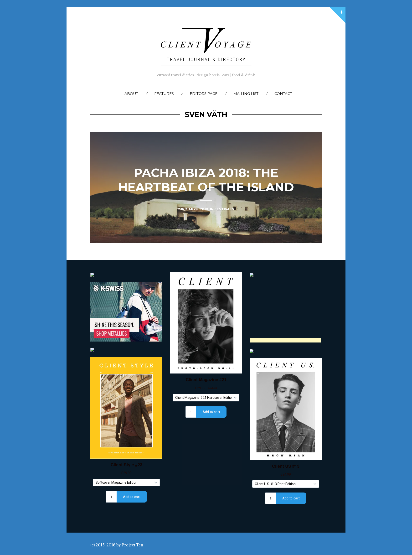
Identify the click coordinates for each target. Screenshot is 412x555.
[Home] (206, 45)
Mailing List (245, 93)
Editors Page (203, 93)
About (131, 93)
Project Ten (132, 545)
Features (164, 93)
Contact (283, 93)
